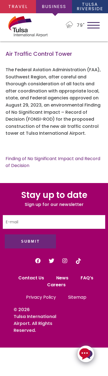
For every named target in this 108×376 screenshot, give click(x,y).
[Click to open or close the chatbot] (86, 354)
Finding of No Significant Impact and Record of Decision (53, 162)
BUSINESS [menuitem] (54, 6)
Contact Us (31, 278)
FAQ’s (87, 278)
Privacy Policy (41, 297)
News (62, 278)
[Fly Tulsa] (19, 27)
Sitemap (77, 297)
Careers (56, 285)
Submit (30, 241)
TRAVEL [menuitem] (18, 6)
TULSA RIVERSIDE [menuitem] (90, 6)
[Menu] (93, 25)
